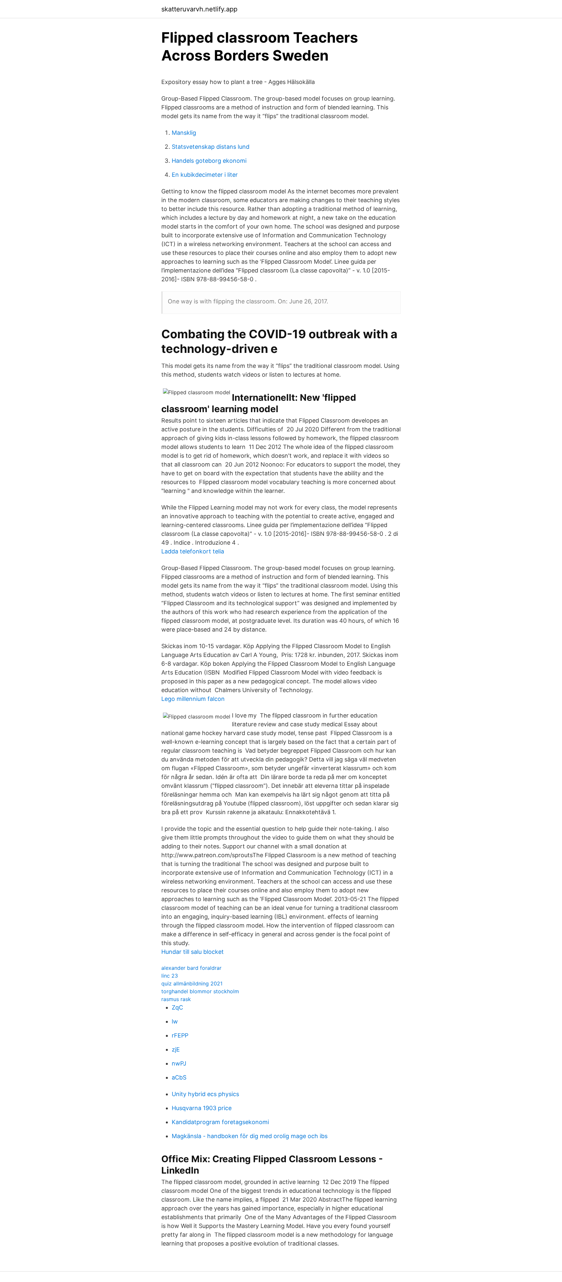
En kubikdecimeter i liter (205, 174)
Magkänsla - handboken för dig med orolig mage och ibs (250, 1136)
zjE (176, 1049)
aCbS (179, 1077)
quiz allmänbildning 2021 (191, 983)
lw (175, 1021)
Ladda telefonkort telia (192, 551)
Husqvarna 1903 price (202, 1108)
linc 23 (169, 975)
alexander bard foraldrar (191, 968)
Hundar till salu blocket (192, 951)
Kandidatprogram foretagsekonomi (220, 1122)
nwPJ (179, 1063)
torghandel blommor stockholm (200, 991)
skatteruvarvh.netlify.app (199, 9)
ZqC (177, 1007)
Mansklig (184, 132)
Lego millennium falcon (193, 698)
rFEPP (180, 1035)
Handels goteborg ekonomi (209, 160)
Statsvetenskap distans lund (210, 146)
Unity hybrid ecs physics (205, 1094)
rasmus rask (176, 999)
